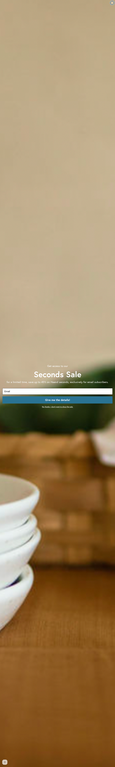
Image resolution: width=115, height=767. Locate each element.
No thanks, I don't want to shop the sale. (57, 407)
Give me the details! (57, 400)
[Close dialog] (112, 3)
